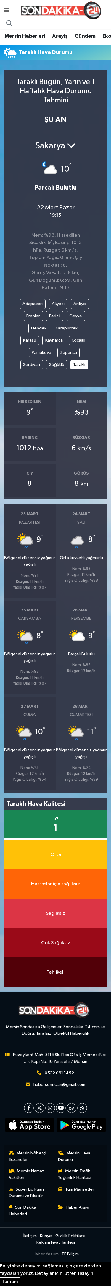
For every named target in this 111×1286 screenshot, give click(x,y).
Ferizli (54, 316)
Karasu (29, 340)
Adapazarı (32, 303)
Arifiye (79, 303)
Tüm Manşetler (79, 1189)
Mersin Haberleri (24, 36)
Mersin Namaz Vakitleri (27, 1174)
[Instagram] (50, 1108)
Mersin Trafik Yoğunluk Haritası (74, 1174)
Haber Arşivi (77, 1207)
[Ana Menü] (6, 10)
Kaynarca (54, 340)
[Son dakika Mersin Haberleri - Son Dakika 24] (62, 10)
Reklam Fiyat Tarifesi (55, 1242)
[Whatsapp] (71, 1108)
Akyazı (58, 303)
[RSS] (82, 1108)
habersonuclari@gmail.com (59, 1084)
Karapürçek (67, 328)
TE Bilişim (70, 1254)
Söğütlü (56, 364)
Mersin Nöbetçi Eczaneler (27, 1156)
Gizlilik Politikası (70, 1236)
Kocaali (78, 340)
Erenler (33, 316)
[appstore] (30, 1126)
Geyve (75, 316)
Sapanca (68, 352)
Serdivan (31, 364)
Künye (46, 1236)
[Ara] (9, 24)
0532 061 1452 (59, 1073)
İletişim (30, 1236)
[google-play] (81, 1126)
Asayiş (59, 36)
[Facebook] (29, 1108)
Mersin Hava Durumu (74, 1156)
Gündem (85, 36)
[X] (39, 1108)
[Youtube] (61, 1108)
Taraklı (79, 364)
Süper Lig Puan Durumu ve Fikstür (26, 1192)
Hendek (38, 328)
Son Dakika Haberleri (22, 1210)
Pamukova (41, 352)
